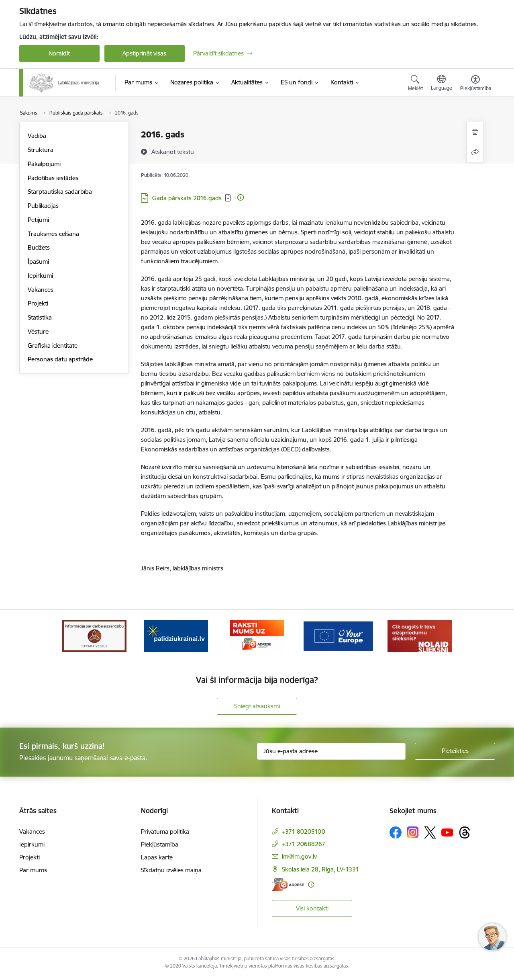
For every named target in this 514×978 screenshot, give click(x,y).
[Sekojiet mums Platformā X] (430, 832)
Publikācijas (43, 205)
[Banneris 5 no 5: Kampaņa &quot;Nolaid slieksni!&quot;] (420, 635)
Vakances (40, 289)
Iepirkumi (40, 275)
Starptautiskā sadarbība (60, 191)
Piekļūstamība (159, 844)
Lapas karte (157, 857)
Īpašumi (38, 261)
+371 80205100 (303, 831)
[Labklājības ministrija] (64, 82)
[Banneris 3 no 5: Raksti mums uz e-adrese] (257, 635)
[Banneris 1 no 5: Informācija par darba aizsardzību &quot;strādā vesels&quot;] (94, 635)
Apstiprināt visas (144, 53)
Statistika (40, 317)
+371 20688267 (303, 844)
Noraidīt (59, 53)
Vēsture (38, 331)
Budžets (39, 247)
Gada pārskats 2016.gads (187, 198)
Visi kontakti (312, 908)
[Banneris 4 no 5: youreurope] (338, 635)
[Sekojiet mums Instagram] (413, 832)
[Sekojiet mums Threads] (465, 832)
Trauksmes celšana (53, 234)
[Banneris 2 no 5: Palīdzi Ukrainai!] (176, 635)
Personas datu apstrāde (60, 359)
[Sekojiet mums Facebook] (396, 832)
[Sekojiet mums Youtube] (447, 832)
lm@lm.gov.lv (299, 856)
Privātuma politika (165, 831)
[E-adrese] (288, 884)
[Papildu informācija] (240, 197)
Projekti (38, 303)
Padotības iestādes (53, 178)
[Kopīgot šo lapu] (475, 152)
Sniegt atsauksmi (257, 706)
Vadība (37, 135)
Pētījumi (38, 219)
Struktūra (40, 150)
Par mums (33, 870)
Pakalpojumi (44, 164)
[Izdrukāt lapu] (475, 132)
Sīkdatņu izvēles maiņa (171, 870)
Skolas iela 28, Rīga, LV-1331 (320, 869)
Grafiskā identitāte (53, 345)
